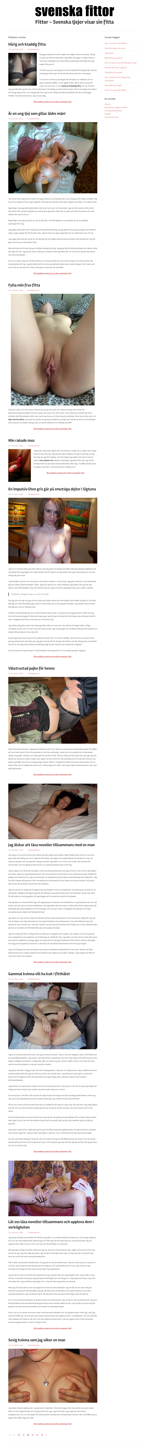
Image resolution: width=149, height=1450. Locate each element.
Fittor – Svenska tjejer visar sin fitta (74, 22)
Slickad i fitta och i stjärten (116, 68)
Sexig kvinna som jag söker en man (36, 1340)
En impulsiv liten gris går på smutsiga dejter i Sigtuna (52, 489)
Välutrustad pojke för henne (31, 668)
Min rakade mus (21, 440)
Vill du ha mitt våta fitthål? (116, 90)
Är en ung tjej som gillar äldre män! (36, 113)
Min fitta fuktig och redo (115, 48)
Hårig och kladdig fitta (27, 44)
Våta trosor (109, 53)
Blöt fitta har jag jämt (113, 58)
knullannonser (34, 49)
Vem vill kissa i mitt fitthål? (116, 43)
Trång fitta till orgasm (114, 72)
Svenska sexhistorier (113, 111)
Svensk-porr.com (112, 117)
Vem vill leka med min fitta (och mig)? (121, 63)
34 (37, 1435)
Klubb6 (108, 114)
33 (33, 1435)
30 (19, 1435)
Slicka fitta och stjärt (113, 85)
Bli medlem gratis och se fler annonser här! (53, 102)
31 (23, 1435)
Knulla (107, 104)
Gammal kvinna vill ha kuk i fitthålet (39, 974)
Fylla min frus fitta (24, 285)
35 (42, 1435)
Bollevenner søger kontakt (116, 107)
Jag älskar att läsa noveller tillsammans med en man (51, 845)
